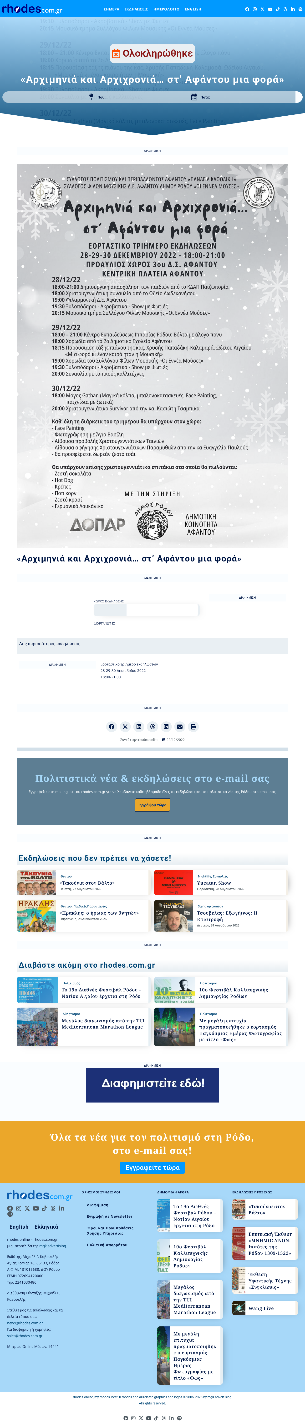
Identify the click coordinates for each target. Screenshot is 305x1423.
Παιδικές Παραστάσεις (90, 906)
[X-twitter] (262, 9)
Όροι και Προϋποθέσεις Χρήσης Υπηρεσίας (110, 1231)
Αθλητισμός (71, 1014)
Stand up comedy (210, 906)
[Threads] (285, 9)
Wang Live (261, 1308)
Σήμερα (111, 9)
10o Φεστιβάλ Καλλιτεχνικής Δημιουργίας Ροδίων (233, 993)
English (193, 9)
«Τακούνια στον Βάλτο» (87, 883)
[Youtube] (270, 9)
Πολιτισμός (71, 983)
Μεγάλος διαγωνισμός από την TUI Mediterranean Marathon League (103, 1024)
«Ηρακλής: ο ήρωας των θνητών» (99, 913)
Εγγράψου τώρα (152, 805)
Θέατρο (66, 876)
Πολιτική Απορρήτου (107, 1244)
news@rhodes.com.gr (25, 1322)
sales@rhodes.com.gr (24, 1335)
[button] (111, 726)
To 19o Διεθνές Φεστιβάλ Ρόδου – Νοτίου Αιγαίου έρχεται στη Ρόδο (102, 993)
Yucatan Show (214, 883)
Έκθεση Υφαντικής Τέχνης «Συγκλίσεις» (270, 1280)
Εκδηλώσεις (136, 9)
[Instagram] (255, 9)
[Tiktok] (278, 9)
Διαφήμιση (98, 1204)
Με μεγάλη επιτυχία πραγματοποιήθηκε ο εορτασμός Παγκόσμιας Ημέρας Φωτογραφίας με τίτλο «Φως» (240, 1030)
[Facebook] (247, 9)
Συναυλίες (220, 876)
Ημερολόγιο (166, 9)
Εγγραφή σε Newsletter (110, 1216)
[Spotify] (301, 9)
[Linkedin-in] (293, 9)
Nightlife (204, 876)
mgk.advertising (52, 1245)
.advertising (219, 1397)
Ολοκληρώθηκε (158, 53)
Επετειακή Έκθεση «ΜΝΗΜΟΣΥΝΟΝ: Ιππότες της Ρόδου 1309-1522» (271, 1243)
